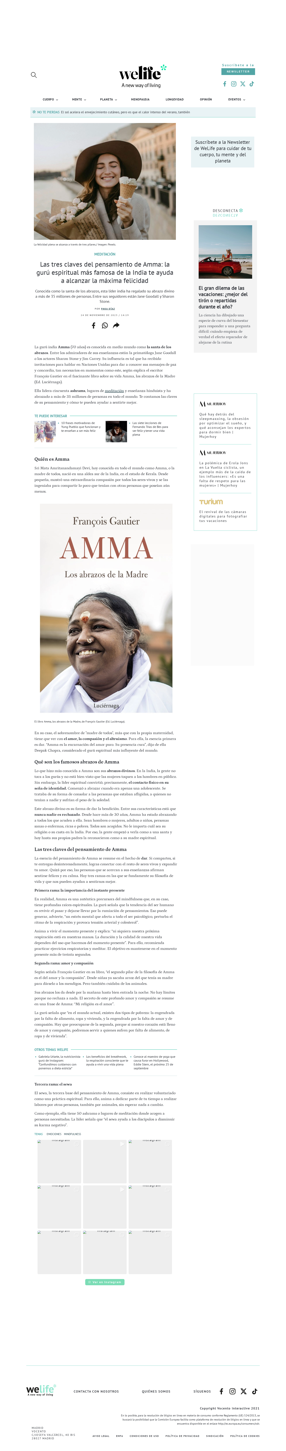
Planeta (106, 99)
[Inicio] (143, 87)
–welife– (255, 1389)
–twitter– (243, 1389)
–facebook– (221, 1389)
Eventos (234, 99)
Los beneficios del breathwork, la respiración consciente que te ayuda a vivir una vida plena (107, 1060)
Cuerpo (48, 99)
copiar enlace (116, 325)
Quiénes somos (156, 1391)
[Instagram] (233, 83)
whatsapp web (105, 325)
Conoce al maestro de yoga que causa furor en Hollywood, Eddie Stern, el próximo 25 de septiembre (154, 1062)
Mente (77, 99)
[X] (243, 83)
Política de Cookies (245, 1435)
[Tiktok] (251, 83)
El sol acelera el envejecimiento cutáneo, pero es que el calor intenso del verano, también (125, 112)
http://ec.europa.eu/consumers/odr (238, 1423)
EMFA (119, 1435)
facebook (93, 324)
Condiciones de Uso (144, 1435)
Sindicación (215, 1435)
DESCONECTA (225, 210)
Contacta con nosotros (96, 1391)
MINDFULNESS (72, 1134)
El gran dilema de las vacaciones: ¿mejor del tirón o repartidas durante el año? (223, 297)
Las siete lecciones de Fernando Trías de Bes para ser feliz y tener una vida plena (150, 428)
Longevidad (175, 99)
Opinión (206, 99)
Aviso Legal (101, 1435)
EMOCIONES (54, 1134)
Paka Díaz (108, 308)
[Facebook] (224, 83)
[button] (59, 1161)
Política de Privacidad (183, 1435)
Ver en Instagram (107, 1282)
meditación (114, 391)
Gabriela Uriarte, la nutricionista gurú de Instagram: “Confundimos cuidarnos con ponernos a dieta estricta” (59, 1062)
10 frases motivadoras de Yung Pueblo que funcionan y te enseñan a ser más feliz (80, 427)
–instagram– (232, 1389)
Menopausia (140, 99)
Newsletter (238, 71)
